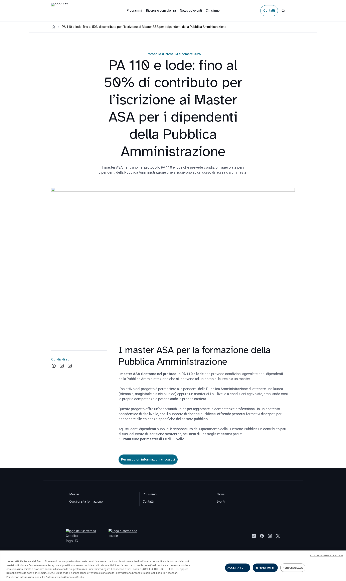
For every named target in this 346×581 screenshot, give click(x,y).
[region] (173, 565)
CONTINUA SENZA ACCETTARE (326, 555)
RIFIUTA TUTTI (265, 567)
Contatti (269, 10)
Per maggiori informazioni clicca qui (148, 459)
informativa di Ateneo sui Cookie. (66, 576)
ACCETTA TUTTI (237, 567)
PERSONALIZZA (293, 567)
